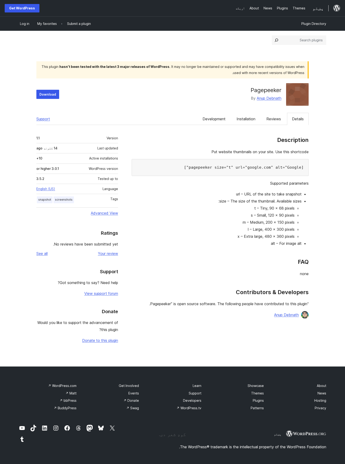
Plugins (258, 400)
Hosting (320, 400)
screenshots (64, 199)
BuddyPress (65, 408)
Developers (192, 400)
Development (214, 119)
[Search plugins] (276, 40)
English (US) (45, 189)
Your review (108, 253)
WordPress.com (62, 386)
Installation (246, 119)
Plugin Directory (313, 24)
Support (43, 119)
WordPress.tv (188, 408)
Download (47, 94)
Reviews (273, 119)
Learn (197, 386)
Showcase (256, 386)
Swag (132, 408)
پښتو (277, 434)
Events (133, 393)
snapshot (44, 199)
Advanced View (104, 213)
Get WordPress (22, 8)
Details (298, 119)
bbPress (68, 400)
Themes (257, 393)
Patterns (257, 408)
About (321, 386)
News (322, 393)
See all (42, 253)
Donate (131, 400)
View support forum (101, 293)
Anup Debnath (269, 98)
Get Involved (129, 386)
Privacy (320, 408)
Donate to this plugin (100, 340)
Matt (71, 393)
